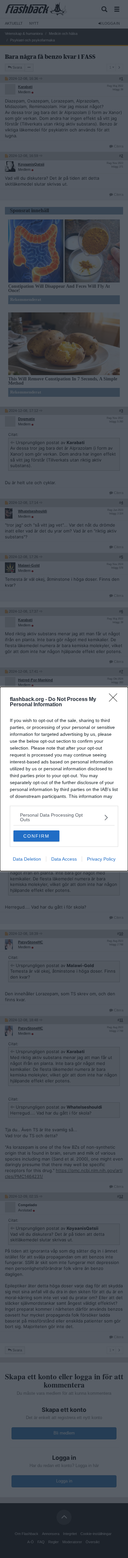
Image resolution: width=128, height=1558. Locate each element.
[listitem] (64, 817)
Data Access (64, 859)
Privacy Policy (101, 859)
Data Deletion (27, 859)
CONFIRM (36, 836)
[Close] (115, 699)
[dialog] (64, 779)
